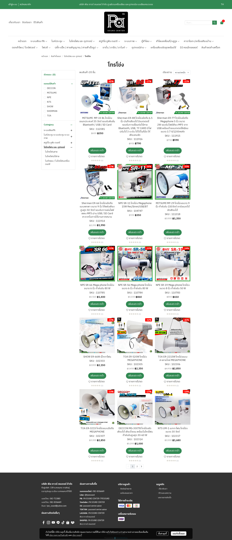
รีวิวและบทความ (165, 493)
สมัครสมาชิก (25, 4)
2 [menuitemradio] (137, 466)
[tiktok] (63, 522)
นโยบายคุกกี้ (77, 535)
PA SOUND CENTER (97, 502)
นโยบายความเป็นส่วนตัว (58, 535)
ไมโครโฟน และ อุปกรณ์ (73, 56)
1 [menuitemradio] (132, 466)
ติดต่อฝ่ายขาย (125, 488)
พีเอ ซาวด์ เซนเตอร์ (87, 524)
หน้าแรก (44, 56)
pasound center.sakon (92, 505)
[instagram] (48, 522)
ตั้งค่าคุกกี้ (162, 533)
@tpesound (90, 495)
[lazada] (72, 522)
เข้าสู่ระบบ (12, 4)
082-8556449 (55, 502)
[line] (58, 522)
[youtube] (53, 522)
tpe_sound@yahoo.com (56, 505)
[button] (222, 4)
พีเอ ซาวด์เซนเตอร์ (87, 516)
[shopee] (68, 522)
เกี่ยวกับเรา (163, 488)
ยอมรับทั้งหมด (179, 533)
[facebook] (43, 522)
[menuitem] (141, 466)
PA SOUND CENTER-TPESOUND (96, 498)
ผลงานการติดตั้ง (164, 497)
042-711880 (55, 498)
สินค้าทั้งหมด (56, 56)
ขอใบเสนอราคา (126, 493)
